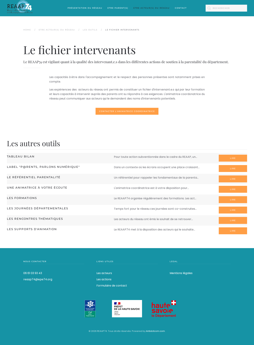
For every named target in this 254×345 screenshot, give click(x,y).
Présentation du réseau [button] (85, 8)
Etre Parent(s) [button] (117, 8)
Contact (181, 8)
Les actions (103, 279)
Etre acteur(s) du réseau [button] (151, 8)
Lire (233, 158)
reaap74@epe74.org (37, 279)
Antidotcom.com (155, 331)
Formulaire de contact (111, 286)
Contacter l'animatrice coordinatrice (127, 111)
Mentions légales (181, 273)
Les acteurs (104, 273)
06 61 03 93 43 (32, 273)
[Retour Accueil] (20, 8)
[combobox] (226, 8)
